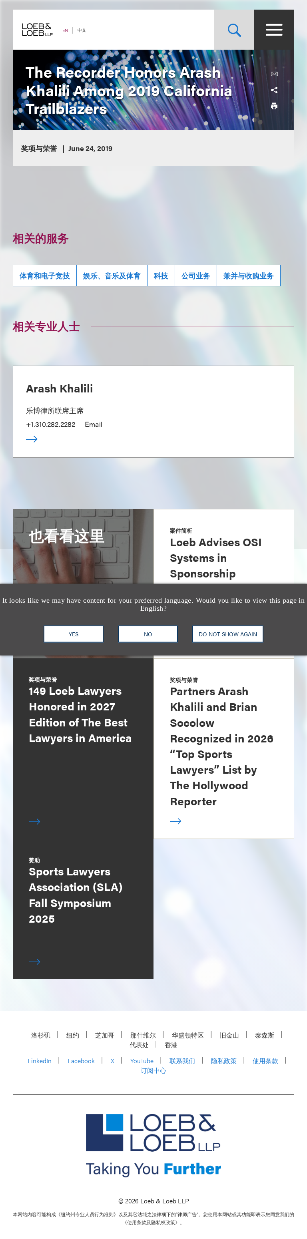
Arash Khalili (59, 388)
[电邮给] (274, 74)
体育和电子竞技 (45, 275)
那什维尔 (143, 1035)
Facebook (81, 1060)
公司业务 (195, 275)
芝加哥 (104, 1035)
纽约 (72, 1035)
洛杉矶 (40, 1035)
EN (65, 30)
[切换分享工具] (274, 90)
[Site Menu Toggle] (274, 30)
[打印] (274, 106)
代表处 (139, 1044)
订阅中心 (153, 1070)
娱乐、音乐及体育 (112, 275)
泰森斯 (264, 1035)
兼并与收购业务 (248, 275)
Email (93, 424)
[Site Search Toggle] (234, 30)
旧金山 (229, 1035)
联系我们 (182, 1060)
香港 (171, 1044)
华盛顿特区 (188, 1035)
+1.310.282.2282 (50, 424)
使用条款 (265, 1060)
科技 (161, 275)
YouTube (142, 1060)
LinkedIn (40, 1060)
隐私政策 (224, 1060)
